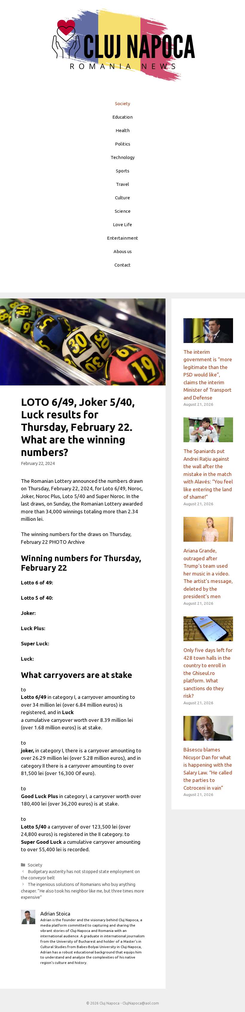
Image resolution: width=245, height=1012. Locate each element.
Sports (122, 170)
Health (123, 130)
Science (123, 211)
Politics (122, 143)
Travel (122, 184)
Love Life (122, 224)
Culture (122, 197)
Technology (122, 157)
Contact (122, 264)
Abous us (123, 251)
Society (122, 103)
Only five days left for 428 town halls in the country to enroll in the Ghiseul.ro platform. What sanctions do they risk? (207, 673)
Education (122, 117)
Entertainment (122, 238)
